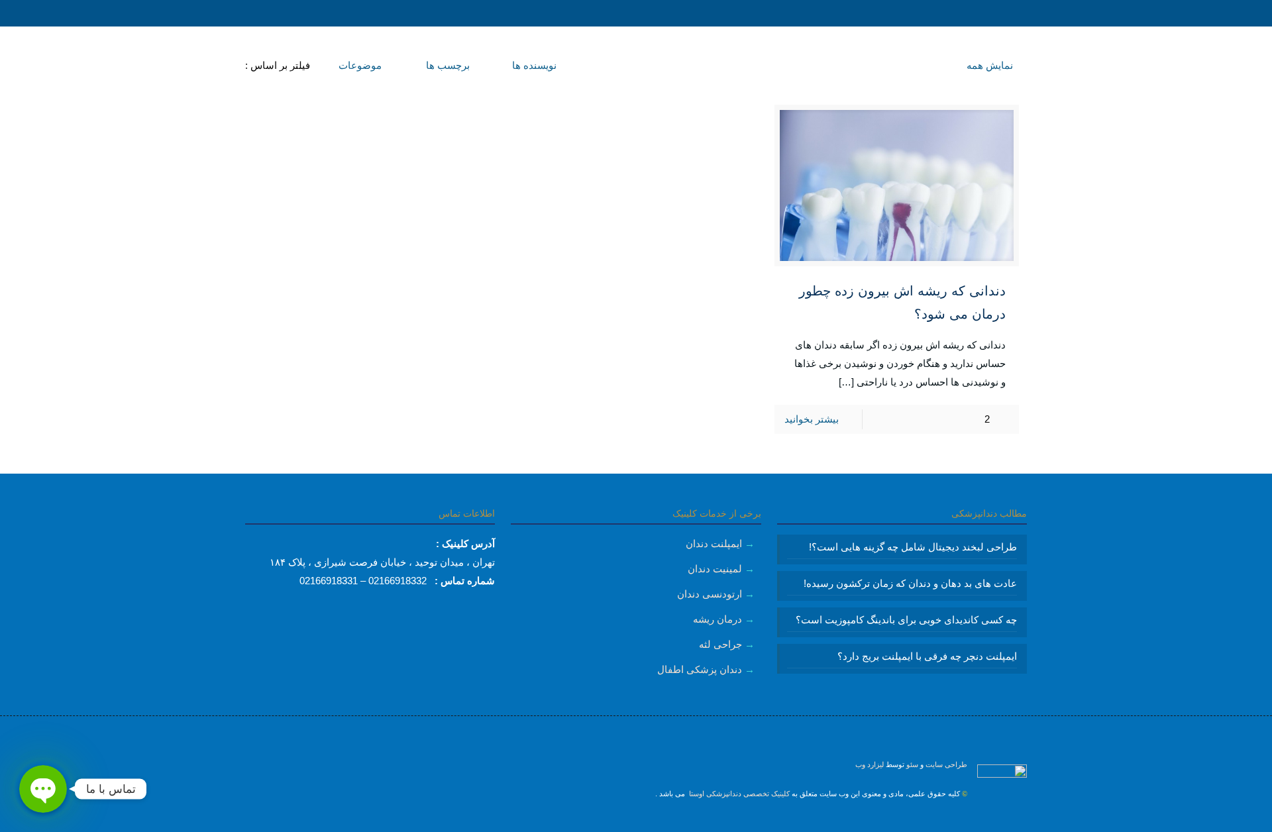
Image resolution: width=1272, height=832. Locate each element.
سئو (912, 764)
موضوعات (359, 65)
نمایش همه (990, 65)
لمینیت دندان (715, 568)
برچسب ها (446, 65)
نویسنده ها (532, 65)
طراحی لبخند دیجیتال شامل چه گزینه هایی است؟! (913, 546)
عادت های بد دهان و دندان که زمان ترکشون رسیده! (910, 583)
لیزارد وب (869, 764)
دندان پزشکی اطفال (699, 669)
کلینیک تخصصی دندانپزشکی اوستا (738, 794)
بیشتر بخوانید (811, 419)
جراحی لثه (720, 644)
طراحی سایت (946, 764)
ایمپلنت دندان (714, 543)
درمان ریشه (717, 619)
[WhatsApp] (654, 822)
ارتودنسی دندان (709, 593)
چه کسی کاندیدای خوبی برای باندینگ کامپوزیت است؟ (906, 619)
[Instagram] (636, 822)
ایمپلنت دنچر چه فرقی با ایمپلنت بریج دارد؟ (927, 656)
